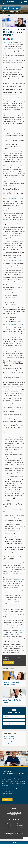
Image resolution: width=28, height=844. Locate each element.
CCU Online (6, 823)
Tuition (18, 823)
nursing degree (7, 42)
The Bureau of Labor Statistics (10, 562)
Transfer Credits (20, 825)
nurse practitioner (12, 203)
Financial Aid (6, 827)
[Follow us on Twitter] (13, 819)
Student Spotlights (8, 743)
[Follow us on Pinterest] (11, 819)
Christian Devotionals (9, 736)
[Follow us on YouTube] (18, 819)
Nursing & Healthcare (9, 15)
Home (3, 15)
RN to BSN (22, 630)
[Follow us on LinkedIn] (15, 819)
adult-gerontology (8, 219)
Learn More (8, 662)
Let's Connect (13, 842)
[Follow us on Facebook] (9, 819)
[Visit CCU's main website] (14, 811)
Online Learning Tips (8, 738)
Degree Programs (7, 825)
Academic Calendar (20, 827)
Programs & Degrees (8, 741)
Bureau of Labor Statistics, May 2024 (15, 97)
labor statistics (18, 579)
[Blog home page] (7, 2)
